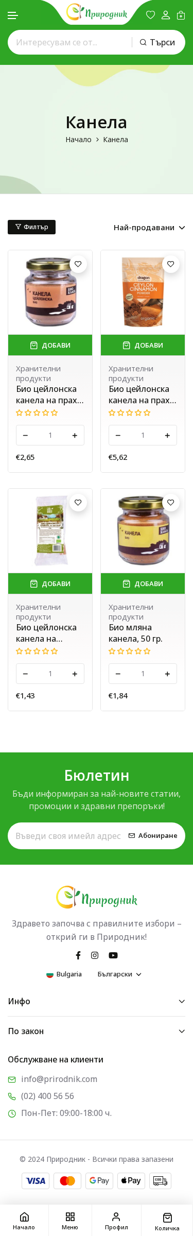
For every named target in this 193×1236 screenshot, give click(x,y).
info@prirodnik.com (59, 1079)
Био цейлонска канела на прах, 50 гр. (47, 394)
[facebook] (78, 954)
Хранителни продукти (38, 373)
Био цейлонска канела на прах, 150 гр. (140, 394)
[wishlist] (150, 15)
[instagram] (94, 954)
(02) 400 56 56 (47, 1096)
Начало (78, 139)
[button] (13, 16)
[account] (165, 15)
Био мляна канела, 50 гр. (136, 633)
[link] (50, 292)
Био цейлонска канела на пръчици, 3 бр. (46, 633)
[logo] (97, 12)
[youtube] (113, 954)
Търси (162, 42)
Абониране (158, 835)
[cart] (181, 15)
